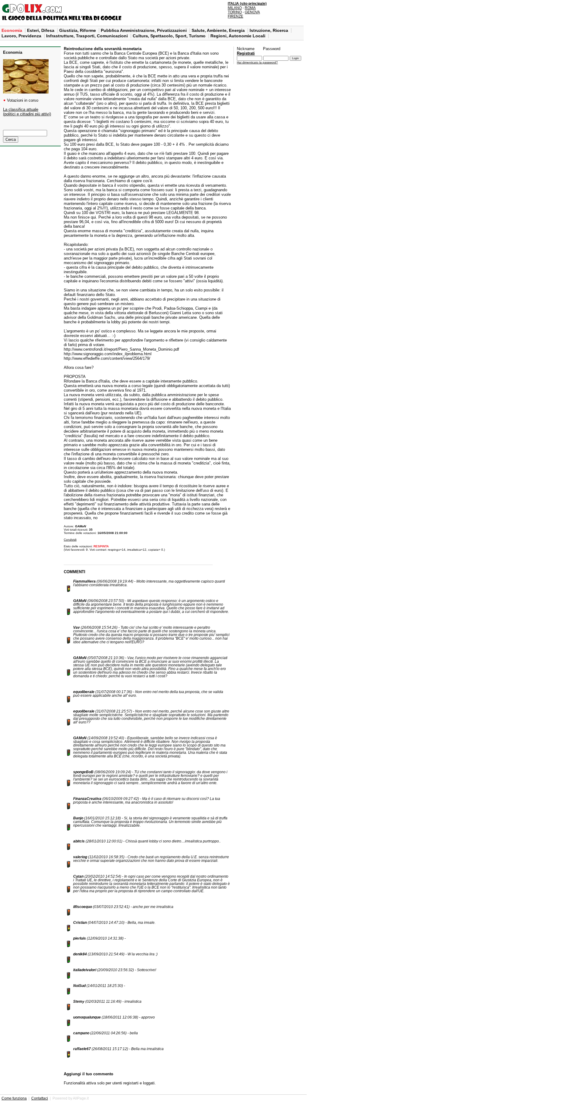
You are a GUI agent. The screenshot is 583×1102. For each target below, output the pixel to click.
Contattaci (39, 1098)
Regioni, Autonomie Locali (238, 35)
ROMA (250, 8)
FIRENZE (235, 16)
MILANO (235, 8)
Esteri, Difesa (41, 30)
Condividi (70, 539)
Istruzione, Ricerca (269, 30)
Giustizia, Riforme (78, 30)
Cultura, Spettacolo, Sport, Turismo (170, 35)
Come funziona (14, 1098)
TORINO (235, 12)
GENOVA (252, 12)
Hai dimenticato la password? (257, 62)
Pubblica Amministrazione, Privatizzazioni (144, 30)
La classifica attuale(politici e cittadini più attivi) (27, 111)
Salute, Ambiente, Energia (219, 30)
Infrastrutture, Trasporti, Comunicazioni (87, 35)
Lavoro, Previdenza (22, 35)
